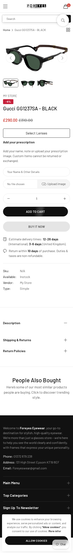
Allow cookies (36, 540)
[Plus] (64, 198)
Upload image (56, 184)
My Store (10, 96)
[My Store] (36, 6)
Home (6, 30)
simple (24, 288)
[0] (65, 6)
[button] (62, 58)
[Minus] (8, 198)
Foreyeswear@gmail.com (25, 468)
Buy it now (36, 226)
